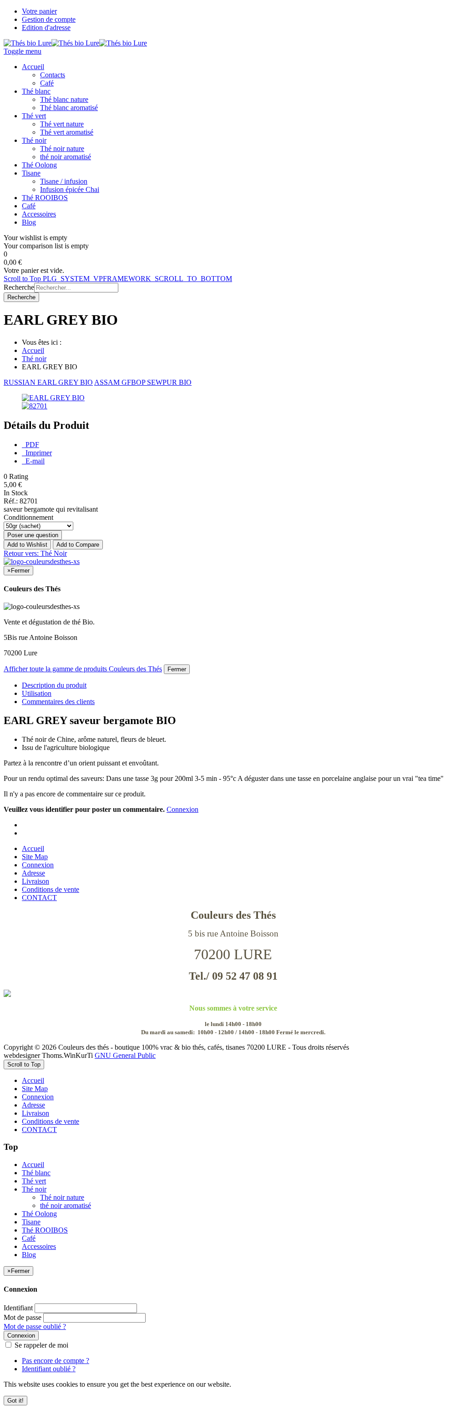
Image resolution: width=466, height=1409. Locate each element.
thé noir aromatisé (65, 1205)
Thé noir (34, 358)
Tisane (31, 1222)
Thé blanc (36, 1173)
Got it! (15, 1400)
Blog (29, 1254)
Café (28, 1238)
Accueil (33, 350)
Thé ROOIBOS (45, 1230)
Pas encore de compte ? (55, 1360)
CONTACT (39, 897)
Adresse (33, 873)
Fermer (176, 669)
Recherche (19, 287)
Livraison (35, 881)
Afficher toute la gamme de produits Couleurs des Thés (83, 669)
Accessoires (39, 1246)
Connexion (182, 809)
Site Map (35, 856)
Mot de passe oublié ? (35, 1326)
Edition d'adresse (46, 27)
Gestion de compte (49, 19)
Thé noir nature (62, 1197)
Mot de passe (22, 1317)
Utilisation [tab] (36, 693)
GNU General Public (125, 1055)
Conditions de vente (50, 889)
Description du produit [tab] (54, 685)
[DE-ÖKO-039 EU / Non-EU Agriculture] (233, 993)
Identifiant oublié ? (49, 1369)
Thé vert (34, 1181)
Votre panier (39, 11)
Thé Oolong (39, 1214)
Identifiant (18, 1308)
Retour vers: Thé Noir (35, 553)
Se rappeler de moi (40, 1345)
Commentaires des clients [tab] (58, 701)
